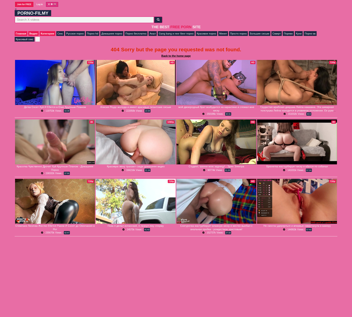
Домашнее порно (111, 33)
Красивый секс (24, 39)
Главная (21, 33)
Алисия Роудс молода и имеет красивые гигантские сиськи (135, 107)
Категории (47, 33)
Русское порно (75, 33)
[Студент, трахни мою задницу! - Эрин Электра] (216, 141)
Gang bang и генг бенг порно (176, 33)
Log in (39, 4)
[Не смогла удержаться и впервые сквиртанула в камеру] (297, 201)
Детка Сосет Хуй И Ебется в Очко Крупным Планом (55, 107)
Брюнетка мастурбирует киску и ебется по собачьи (297, 166)
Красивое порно (206, 33)
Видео (33, 33)
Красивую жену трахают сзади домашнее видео (136, 166)
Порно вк (310, 33)
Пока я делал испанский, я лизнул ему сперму (136, 225)
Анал (153, 33)
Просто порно (238, 33)
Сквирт (276, 33)
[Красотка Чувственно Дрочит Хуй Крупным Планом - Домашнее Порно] (55, 141)
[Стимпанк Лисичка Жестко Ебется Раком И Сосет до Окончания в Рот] (55, 201)
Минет (223, 33)
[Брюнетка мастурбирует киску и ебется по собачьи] (297, 141)
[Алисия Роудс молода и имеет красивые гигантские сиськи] (136, 82)
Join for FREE (24, 4)
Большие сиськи (259, 33)
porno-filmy (32, 13)
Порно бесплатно (135, 33)
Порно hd (92, 33)
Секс (60, 33)
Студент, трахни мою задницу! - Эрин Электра (216, 166)
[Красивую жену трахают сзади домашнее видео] (136, 141)
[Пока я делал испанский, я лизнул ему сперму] (136, 201)
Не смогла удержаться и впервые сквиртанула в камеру (297, 225)
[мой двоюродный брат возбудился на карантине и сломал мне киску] (216, 82)
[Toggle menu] (16, 9)
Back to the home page (176, 55)
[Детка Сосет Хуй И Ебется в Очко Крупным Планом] (55, 82)
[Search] (158, 19)
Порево (288, 33)
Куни (299, 33)
